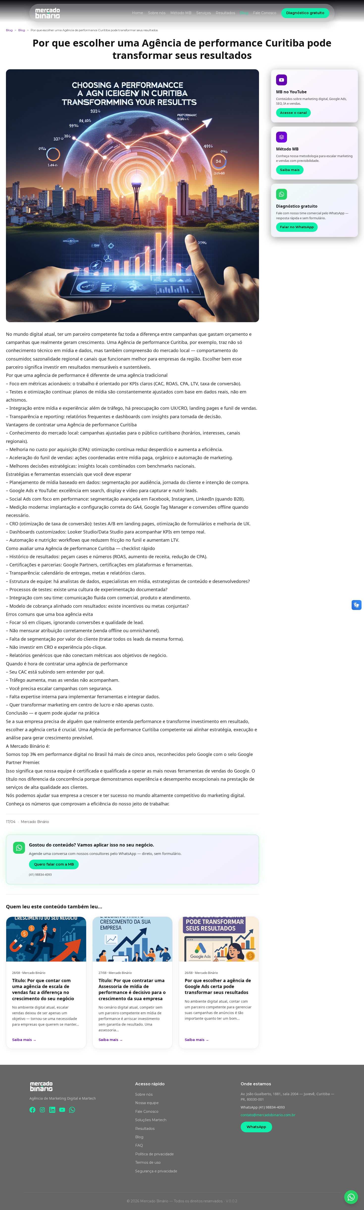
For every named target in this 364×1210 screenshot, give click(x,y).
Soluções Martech (150, 1120)
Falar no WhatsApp (297, 227)
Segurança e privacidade (156, 1171)
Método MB (180, 13)
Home (137, 13)
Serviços (203, 13)
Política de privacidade (154, 1154)
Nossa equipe (147, 1103)
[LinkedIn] (52, 1110)
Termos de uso (148, 1162)
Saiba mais (290, 170)
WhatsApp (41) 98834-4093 (263, 1107)
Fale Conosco (264, 13)
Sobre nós (156, 13)
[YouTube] (62, 1110)
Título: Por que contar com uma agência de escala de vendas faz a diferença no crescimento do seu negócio (43, 989)
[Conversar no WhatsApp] (351, 1197)
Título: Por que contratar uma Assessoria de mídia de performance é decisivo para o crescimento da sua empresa (132, 989)
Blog (244, 13)
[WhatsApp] (72, 1110)
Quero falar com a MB (54, 864)
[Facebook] (32, 1110)
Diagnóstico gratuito (305, 13)
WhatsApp (256, 1127)
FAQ (139, 1145)
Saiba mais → (24, 1040)
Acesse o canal (293, 113)
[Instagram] (42, 1110)
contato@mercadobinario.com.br (268, 1115)
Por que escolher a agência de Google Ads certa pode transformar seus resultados (218, 986)
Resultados (225, 13)
